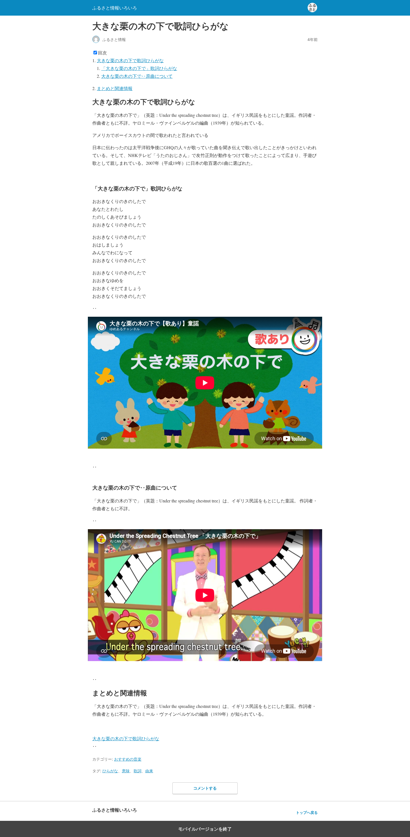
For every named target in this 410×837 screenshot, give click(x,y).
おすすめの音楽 (127, 759)
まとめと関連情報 (114, 88)
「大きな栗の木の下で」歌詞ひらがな (139, 68)
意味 (126, 770)
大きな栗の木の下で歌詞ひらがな (130, 60)
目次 (102, 52)
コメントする (205, 788)
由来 (149, 770)
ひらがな (110, 770)
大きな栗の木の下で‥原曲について (137, 76)
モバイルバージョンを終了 (205, 829)
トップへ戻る (307, 813)
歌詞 (137, 770)
